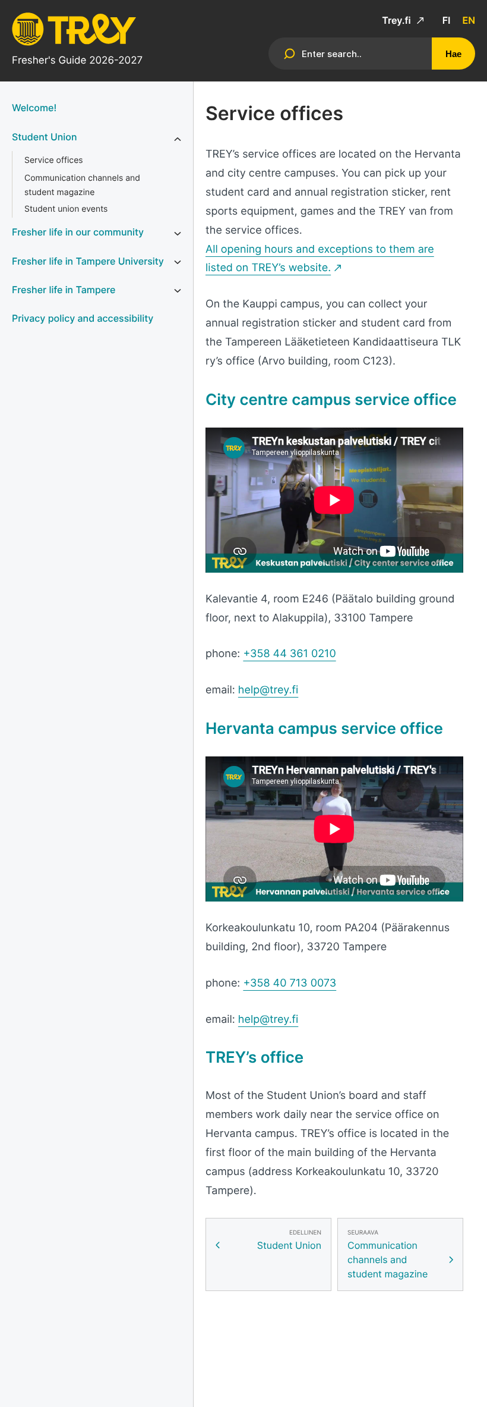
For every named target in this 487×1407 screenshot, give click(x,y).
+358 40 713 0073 (289, 983)
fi (446, 20)
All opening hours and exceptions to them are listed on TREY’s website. (319, 259)
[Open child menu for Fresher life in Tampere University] (177, 262)
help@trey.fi (268, 690)
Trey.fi (397, 20)
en (468, 20)
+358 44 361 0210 (289, 654)
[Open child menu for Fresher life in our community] (177, 233)
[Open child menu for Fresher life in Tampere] (177, 291)
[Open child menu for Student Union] (177, 139)
